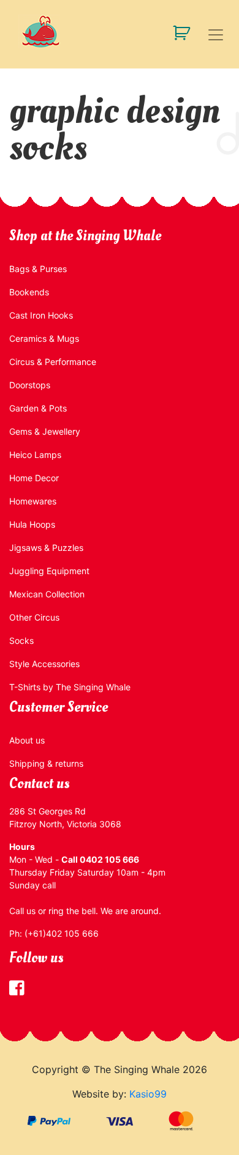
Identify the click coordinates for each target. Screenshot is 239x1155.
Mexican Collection (47, 594)
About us (27, 740)
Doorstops (29, 385)
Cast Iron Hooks (41, 315)
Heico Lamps (35, 454)
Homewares (32, 501)
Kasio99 (148, 1094)
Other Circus (34, 617)
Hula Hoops (32, 524)
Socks (21, 640)
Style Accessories (44, 664)
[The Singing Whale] (119, 31)
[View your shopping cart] (177, 32)
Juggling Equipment (49, 571)
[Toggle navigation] (216, 35)
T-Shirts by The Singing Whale (70, 687)
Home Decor (34, 478)
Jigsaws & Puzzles (46, 547)
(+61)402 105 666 (62, 933)
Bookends (29, 292)
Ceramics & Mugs (44, 338)
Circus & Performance (52, 361)
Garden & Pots (38, 408)
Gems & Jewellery (44, 431)
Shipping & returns (46, 763)
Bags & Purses (38, 269)
